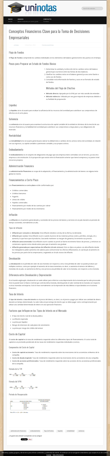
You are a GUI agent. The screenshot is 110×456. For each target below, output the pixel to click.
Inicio (10, 20)
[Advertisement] (27, 83)
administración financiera (18, 431)
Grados (28, 20)
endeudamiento (35, 431)
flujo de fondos (49, 431)
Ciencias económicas (47, 45)
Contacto (47, 20)
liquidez (60, 431)
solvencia (81, 431)
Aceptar (48, 455)
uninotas (16, 45)
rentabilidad (70, 431)
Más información (58, 455)
